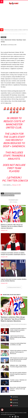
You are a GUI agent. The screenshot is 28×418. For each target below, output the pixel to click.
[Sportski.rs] (14, 2)
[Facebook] (10, 416)
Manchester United (9, 193)
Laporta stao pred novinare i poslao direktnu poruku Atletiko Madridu (13, 280)
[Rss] (18, 416)
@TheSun (14, 177)
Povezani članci (13, 200)
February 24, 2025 (16, 185)
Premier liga (17, 193)
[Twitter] (12, 416)
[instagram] (15, 416)
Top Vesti (11, 195)
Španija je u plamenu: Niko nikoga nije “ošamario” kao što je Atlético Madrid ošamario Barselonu (12, 226)
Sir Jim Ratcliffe (4, 195)
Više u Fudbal (13, 202)
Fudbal (6, 33)
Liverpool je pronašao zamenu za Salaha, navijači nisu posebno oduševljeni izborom (13, 253)
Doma (2, 33)
